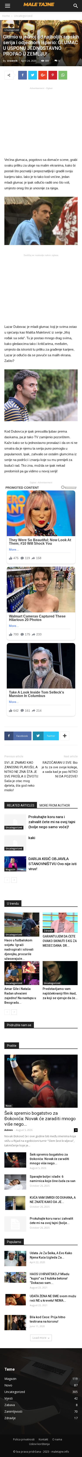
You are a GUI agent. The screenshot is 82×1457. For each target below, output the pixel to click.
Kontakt (43, 1439)
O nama (57, 1439)
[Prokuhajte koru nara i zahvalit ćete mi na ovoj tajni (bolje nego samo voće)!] (15, 821)
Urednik (12, 60)
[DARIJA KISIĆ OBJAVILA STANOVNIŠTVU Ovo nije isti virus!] (15, 863)
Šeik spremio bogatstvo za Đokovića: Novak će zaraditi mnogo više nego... (40, 1119)
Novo (9, 1105)
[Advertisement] (41, 121)
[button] (76, 6)
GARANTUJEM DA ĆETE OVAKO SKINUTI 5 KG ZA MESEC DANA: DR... (60, 941)
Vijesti (8, 1398)
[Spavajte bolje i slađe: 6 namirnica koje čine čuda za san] (15, 1182)
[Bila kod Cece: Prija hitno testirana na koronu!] (15, 1322)
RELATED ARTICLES (20, 805)
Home (6, 16)
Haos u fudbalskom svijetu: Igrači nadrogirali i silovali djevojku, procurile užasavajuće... (18, 949)
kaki (31, 838)
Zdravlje (48, 930)
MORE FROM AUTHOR (55, 805)
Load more (39, 1338)
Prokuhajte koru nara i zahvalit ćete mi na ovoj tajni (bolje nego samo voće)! (51, 822)
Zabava (9, 1405)
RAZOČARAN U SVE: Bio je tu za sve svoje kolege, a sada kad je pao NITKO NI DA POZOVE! (60, 769)
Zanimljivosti (13, 1411)
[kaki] (15, 842)
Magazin (10, 869)
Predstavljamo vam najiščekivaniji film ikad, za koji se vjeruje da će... (60, 993)
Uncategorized (23, 16)
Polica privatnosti (24, 1439)
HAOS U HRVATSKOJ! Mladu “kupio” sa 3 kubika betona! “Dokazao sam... (49, 1278)
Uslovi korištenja (39, 1444)
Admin (8, 1130)
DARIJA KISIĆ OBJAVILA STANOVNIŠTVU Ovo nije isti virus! (52, 864)
